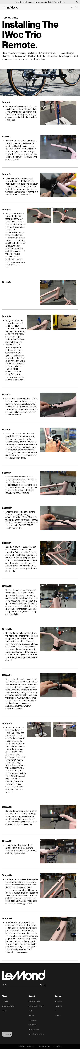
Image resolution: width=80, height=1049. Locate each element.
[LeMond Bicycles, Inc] (12, 7)
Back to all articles (10, 18)
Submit (42, 985)
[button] (3, 7)
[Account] (72, 7)
